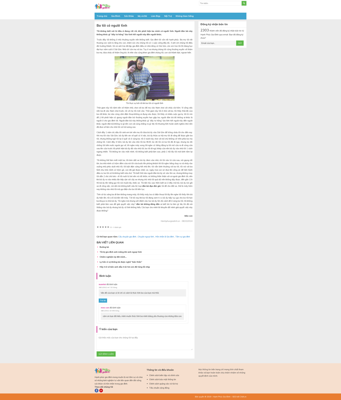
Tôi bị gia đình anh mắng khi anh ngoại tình (121, 252)
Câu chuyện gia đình (127, 236)
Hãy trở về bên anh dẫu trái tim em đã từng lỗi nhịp (125, 267)
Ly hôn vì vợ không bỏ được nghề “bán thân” (121, 262)
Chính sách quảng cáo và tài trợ (163, 383)
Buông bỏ (104, 247)
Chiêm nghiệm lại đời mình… (113, 257)
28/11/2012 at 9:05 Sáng (110, 311)
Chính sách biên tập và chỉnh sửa (164, 375)
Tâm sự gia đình (182, 236)
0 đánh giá (115, 227)
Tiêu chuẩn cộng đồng (159, 388)
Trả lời (103, 300)
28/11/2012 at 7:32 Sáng (108, 287)
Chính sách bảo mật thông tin (162, 379)
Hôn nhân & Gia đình (164, 236)
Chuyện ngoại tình (146, 236)
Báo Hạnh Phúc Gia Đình (119, 6)
